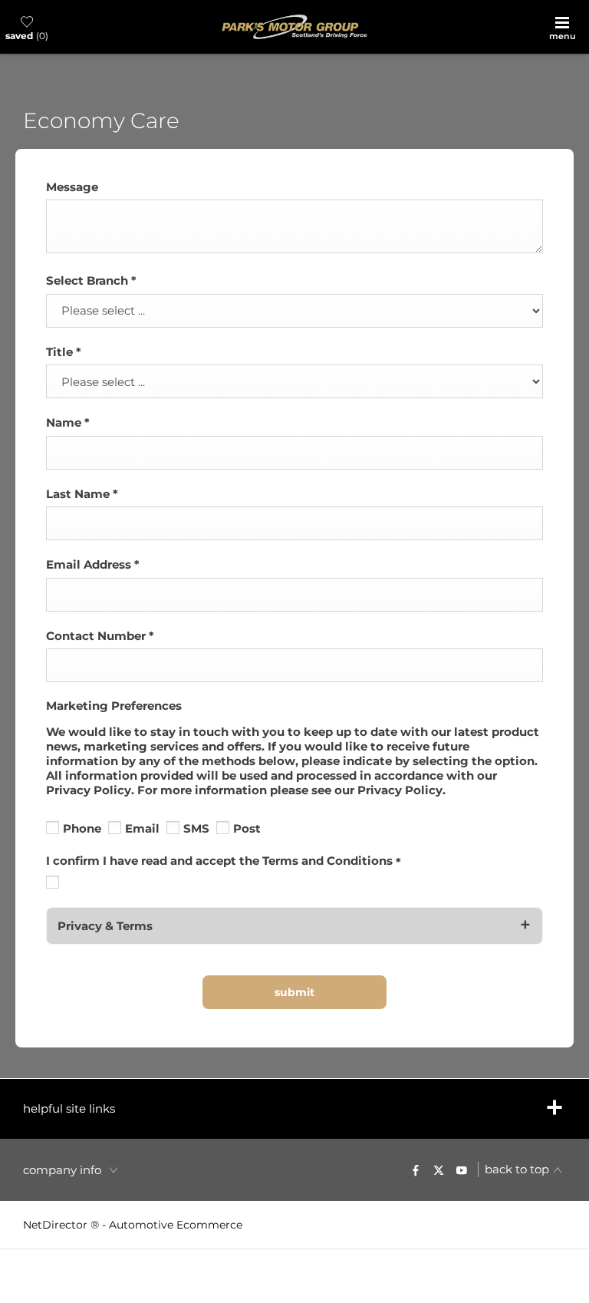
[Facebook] (415, 1169)
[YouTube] (461, 1169)
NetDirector (56, 1225)
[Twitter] (438, 1169)
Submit (294, 992)
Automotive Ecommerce (175, 1225)
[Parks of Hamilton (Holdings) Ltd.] (294, 27)
